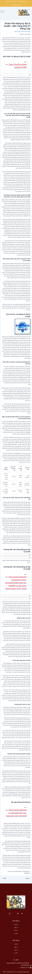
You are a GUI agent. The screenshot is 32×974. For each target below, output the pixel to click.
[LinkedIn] (13, 913)
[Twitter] (17, 913)
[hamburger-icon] (2, 11)
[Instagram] (9, 913)
